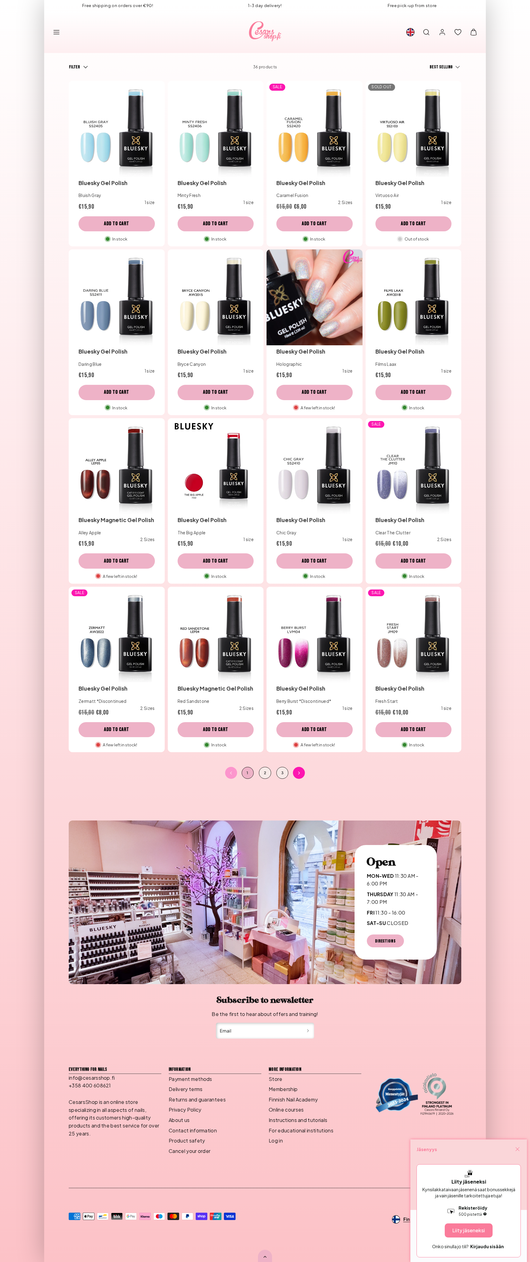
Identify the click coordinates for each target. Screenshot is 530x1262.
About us (179, 1120)
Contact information (193, 1130)
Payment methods (190, 1079)
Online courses (286, 1109)
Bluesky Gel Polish (103, 183)
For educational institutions (301, 1130)
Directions (385, 941)
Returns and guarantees (197, 1099)
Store (275, 1079)
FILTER (74, 67)
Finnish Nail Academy (293, 1099)
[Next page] (299, 773)
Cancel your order (189, 1151)
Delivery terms (185, 1089)
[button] (56, 32)
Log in (276, 1140)
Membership (283, 1089)
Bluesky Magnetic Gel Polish (116, 520)
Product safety (187, 1140)
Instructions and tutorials (298, 1120)
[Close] (517, 1149)
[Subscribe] (308, 1031)
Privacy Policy (185, 1109)
